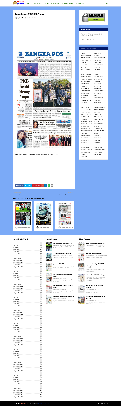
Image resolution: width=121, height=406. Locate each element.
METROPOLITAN (85, 93)
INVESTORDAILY (85, 69)
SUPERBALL (84, 133)
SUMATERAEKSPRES (99, 131)
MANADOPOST (85, 88)
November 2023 (28, 314)
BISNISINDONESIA (86, 58)
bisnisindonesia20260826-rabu (63, 296)
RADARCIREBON (98, 105)
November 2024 (28, 288)
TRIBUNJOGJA (97, 142)
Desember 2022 (28, 338)
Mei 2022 (28, 353)
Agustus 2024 (28, 295)
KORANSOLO (97, 84)
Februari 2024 (28, 308)
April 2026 (28, 251)
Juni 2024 (28, 299)
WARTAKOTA (97, 154)
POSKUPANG (97, 102)
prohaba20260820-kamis (94, 253)
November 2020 (28, 392)
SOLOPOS (97, 126)
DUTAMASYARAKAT (99, 58)
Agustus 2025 (28, 269)
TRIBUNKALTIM (85, 145)
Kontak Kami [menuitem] (80, 3)
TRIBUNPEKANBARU (86, 150)
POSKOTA (84, 102)
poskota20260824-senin (65, 227)
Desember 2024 (28, 286)
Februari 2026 (28, 256)
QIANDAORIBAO (85, 105)
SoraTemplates (24, 403)
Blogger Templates (43, 403)
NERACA (96, 95)
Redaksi (21, 18)
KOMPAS (96, 74)
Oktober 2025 (28, 264)
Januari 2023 (28, 336)
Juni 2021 (28, 377)
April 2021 (28, 381)
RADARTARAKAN (85, 112)
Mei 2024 (28, 301)
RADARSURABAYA (99, 109)
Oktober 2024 (28, 290)
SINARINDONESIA (99, 124)
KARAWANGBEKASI (99, 72)
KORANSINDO (85, 84)
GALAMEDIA (97, 60)
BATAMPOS (97, 55)
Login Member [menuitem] (37, 3)
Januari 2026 (28, 258)
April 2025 (28, 277)
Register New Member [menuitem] (52, 3)
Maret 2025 (28, 280)
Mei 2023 (28, 327)
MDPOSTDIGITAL (85, 91)
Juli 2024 (28, 297)
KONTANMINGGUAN (86, 79)
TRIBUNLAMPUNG (99, 145)
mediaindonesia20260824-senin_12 (94, 286)
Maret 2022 (28, 358)
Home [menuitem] (29, 3)
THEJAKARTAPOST (86, 135)
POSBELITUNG (98, 100)
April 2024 (28, 303)
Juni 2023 (28, 325)
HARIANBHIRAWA (98, 65)
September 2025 (28, 267)
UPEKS (83, 154)
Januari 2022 (28, 362)
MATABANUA (97, 88)
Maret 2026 (28, 254)
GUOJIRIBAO (97, 62)
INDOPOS (83, 67)
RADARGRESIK (85, 107)
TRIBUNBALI (84, 138)
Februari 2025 (28, 282)
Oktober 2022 (28, 342)
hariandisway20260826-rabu (62, 243)
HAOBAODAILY (85, 65)
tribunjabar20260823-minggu (95, 275)
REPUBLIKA (84, 119)
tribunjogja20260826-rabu (62, 253)
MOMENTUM (84, 95)
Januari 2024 (28, 310)
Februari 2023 (28, 334)
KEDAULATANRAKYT (86, 74)
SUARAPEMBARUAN (86, 131)
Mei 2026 (28, 249)
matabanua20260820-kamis (95, 243)
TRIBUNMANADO (85, 147)
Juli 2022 (28, 349)
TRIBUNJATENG (85, 142)
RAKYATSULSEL (85, 117)
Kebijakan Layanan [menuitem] (68, 3)
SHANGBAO (97, 121)
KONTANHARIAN (98, 77)
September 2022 (28, 345)
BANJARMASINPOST (86, 55)
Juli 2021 (28, 375)
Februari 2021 (28, 386)
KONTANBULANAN (86, 77)
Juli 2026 (28, 245)
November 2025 (28, 262)
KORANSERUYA (85, 81)
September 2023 (28, 319)
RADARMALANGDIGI (99, 107)
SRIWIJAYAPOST (85, 128)
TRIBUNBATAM (98, 138)
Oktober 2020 (28, 394)
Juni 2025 (28, 273)
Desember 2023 (28, 312)
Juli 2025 (28, 271)
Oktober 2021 (28, 368)
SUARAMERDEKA (98, 128)
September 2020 (28, 397)
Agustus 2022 (28, 347)
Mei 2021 (28, 379)
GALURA (83, 62)
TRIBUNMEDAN (98, 147)
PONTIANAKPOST (86, 100)
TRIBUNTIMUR (98, 152)
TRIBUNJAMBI (97, 140)
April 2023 (28, 329)
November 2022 (28, 340)
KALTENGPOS (85, 72)
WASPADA (84, 157)
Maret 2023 (28, 332)
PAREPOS (83, 98)
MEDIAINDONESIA (99, 91)
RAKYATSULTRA (98, 117)
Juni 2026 (28, 247)
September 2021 (28, 371)
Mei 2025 (28, 275)
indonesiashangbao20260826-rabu (63, 286)
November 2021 (28, 366)
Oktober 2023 (28, 316)
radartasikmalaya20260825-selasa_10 (95, 265)
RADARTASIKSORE (86, 114)
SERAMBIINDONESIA (86, 121)
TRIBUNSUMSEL (85, 152)
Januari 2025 (28, 284)
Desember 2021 (28, 364)
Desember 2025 (28, 260)
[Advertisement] (44, 34)
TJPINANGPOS (98, 135)
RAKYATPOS (97, 114)
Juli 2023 (28, 323)
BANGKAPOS (97, 53)
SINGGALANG (85, 126)
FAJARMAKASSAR (86, 60)
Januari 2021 (28, 388)
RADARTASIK (97, 112)
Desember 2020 (28, 390)
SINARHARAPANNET (86, 124)
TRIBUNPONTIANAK (99, 150)
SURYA (96, 133)
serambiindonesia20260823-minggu (95, 297)
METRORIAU (97, 93)
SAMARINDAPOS (98, 119)
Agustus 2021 (28, 373)
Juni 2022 (28, 351)
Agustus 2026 (28, 243)
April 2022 (28, 355)
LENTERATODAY (98, 86)
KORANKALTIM (98, 79)
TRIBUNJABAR (85, 140)
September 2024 (28, 293)
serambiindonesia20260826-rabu (62, 275)
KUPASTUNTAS (85, 86)
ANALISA (83, 53)
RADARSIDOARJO (86, 109)
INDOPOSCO (97, 67)
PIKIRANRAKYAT (98, 98)
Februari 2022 (28, 360)
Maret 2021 (28, 384)
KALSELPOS (97, 69)
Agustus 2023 (28, 321)
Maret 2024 (28, 306)
